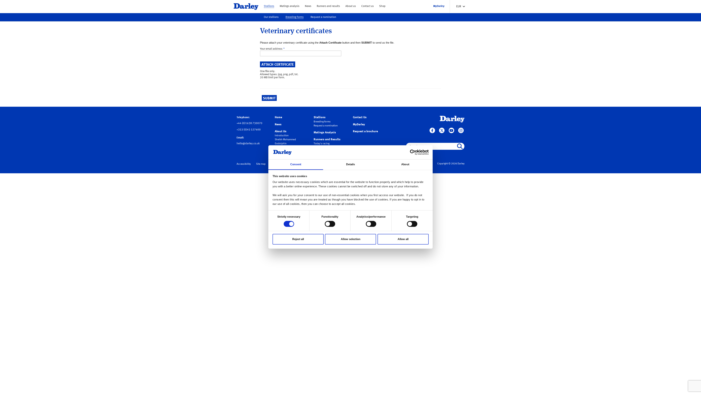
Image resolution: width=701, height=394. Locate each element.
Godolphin (281, 143)
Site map (261, 164)
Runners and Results (327, 139)
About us (350, 6)
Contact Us (360, 117)
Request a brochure (365, 131)
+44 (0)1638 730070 (249, 123)
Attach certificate (277, 65)
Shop (382, 6)
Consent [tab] (295, 164)
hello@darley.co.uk (248, 143)
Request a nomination (323, 17)
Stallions (269, 6)
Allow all (403, 239)
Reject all (298, 239)
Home (278, 117)
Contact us (367, 6)
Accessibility (244, 164)
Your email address (271, 49)
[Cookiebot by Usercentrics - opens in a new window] (413, 152)
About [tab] (405, 164)
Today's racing (322, 143)
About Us (280, 131)
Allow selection (350, 239)
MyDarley (359, 124)
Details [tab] (350, 164)
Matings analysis (289, 6)
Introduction (282, 135)
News (308, 6)
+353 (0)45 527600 (249, 129)
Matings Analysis (325, 132)
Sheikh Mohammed (285, 139)
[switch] (330, 224)
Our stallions (271, 17)
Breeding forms (295, 17)
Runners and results (328, 6)
